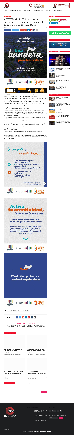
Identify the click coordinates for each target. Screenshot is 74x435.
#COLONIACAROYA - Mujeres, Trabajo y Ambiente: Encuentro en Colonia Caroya (16, 326)
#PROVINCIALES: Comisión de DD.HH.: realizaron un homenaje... (63, 81)
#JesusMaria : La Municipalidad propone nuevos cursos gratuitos (63, 122)
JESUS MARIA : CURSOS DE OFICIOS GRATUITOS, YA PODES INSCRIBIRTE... (63, 104)
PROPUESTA (20, 310)
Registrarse (67, 1)
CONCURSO (10, 310)
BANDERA (15, 310)
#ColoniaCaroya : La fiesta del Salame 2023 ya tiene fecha (62, 98)
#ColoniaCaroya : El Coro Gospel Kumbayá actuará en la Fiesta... (13, 372)
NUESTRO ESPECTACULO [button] (15, 10)
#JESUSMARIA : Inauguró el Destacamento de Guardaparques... (36, 372)
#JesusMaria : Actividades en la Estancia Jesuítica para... (13, 349)
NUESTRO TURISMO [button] (38, 10)
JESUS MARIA (26, 310)
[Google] (23, 317)
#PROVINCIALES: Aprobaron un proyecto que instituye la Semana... (63, 75)
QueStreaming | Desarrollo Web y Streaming (42, 431)
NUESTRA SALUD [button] (48, 10)
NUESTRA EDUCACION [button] (27, 10)
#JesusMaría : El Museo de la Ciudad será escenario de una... (40, 411)
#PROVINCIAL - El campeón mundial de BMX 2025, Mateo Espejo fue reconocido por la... (36, 326)
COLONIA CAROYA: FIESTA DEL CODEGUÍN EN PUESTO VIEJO (63, 116)
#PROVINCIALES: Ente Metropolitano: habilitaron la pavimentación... (62, 87)
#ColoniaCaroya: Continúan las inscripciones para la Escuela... (40, 421)
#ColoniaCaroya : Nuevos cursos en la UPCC (63, 110)
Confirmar (44, 391)
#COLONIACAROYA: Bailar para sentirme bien (63, 69)
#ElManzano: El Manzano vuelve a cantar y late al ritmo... (40, 416)
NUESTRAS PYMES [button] (57, 10)
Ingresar (62, 1)
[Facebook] (17, 317)
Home (6, 10)
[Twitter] (20, 317)
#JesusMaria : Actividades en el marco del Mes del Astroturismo (36, 349)
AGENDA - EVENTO (7, 16)
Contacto (6, 1)
